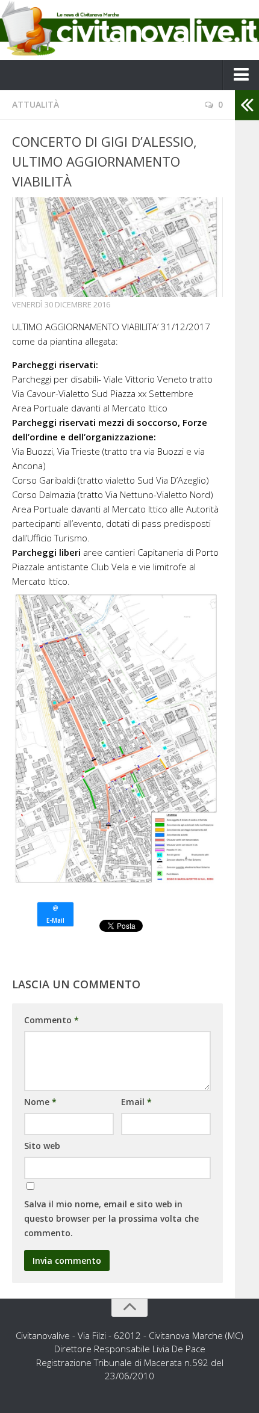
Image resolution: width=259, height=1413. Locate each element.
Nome (40, 1101)
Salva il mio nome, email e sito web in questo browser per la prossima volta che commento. (111, 1218)
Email (136, 1101)
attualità (35, 104)
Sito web (42, 1145)
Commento (51, 1020)
